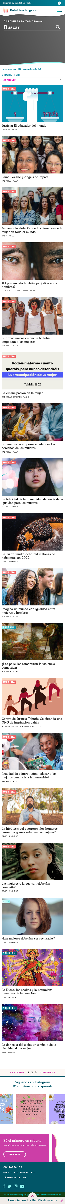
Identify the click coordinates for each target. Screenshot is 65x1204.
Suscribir (14, 1154)
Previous (3, 1109)
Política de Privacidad (18, 1172)
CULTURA (9, 627)
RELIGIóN (9, 953)
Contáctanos (12, 1167)
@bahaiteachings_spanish (32, 1086)
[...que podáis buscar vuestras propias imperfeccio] (32, 1109)
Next (62, 1109)
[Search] (58, 27)
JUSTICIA (9, 88)
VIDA (6, 901)
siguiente (46, 1072)
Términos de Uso (14, 1177)
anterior (18, 1072)
